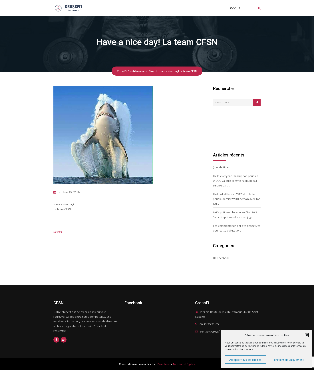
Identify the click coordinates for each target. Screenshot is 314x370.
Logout (234, 8)
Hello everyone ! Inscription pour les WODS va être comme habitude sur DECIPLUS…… (235, 180)
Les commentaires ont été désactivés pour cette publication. (237, 228)
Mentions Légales (184, 364)
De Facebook (221, 258)
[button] (307, 335)
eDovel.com (163, 364)
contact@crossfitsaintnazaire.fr (219, 331)
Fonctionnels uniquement (288, 359)
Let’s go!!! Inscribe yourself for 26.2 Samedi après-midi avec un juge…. (235, 214)
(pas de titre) (221, 167)
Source (57, 231)
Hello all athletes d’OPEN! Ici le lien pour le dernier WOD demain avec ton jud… (236, 198)
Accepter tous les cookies (245, 359)
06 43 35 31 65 (209, 324)
